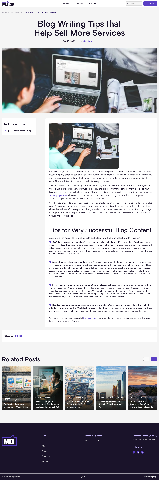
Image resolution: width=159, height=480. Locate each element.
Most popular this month (96, 441)
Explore (45, 441)
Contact (46, 461)
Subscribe (150, 3)
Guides (80, 3)
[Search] (128, 3)
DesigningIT (153, 477)
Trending (92, 3)
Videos (45, 451)
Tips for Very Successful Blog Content (20, 131)
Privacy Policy (82, 477)
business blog (89, 318)
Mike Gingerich (89, 41)
